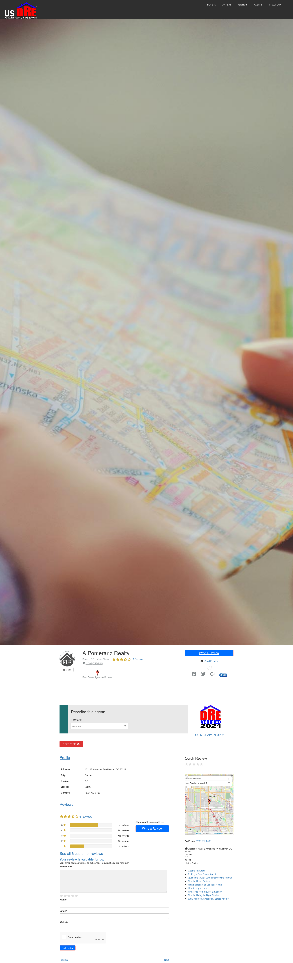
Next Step (70, 744)
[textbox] (99, 726)
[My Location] (206, 783)
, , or (211, 735)
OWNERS (226, 4)
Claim (68, 669)
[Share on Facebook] (194, 674)
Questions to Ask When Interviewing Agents (210, 877)
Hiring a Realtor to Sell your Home (205, 884)
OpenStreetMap (217, 833)
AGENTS (258, 4)
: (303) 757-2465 (94, 663)
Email (63, 911)
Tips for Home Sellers (199, 881)
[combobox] (99, 726)
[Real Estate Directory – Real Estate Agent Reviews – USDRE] (20, 10)
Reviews (66, 804)
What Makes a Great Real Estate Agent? (208, 898)
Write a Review (209, 653)
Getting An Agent (196, 870)
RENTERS (242, 4)
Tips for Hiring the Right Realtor (203, 895)
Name (63, 899)
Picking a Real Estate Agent (202, 874)
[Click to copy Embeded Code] (223, 674)
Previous (64, 959)
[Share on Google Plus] (213, 674)
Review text (67, 866)
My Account (275, 4)
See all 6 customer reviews (81, 853)
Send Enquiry (211, 661)
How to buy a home (197, 888)
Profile (65, 757)
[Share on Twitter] (203, 674)
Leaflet (198, 833)
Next (166, 959)
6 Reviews (138, 659)
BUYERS (211, 4)
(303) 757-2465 (203, 841)
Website (64, 922)
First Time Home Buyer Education (205, 891)
